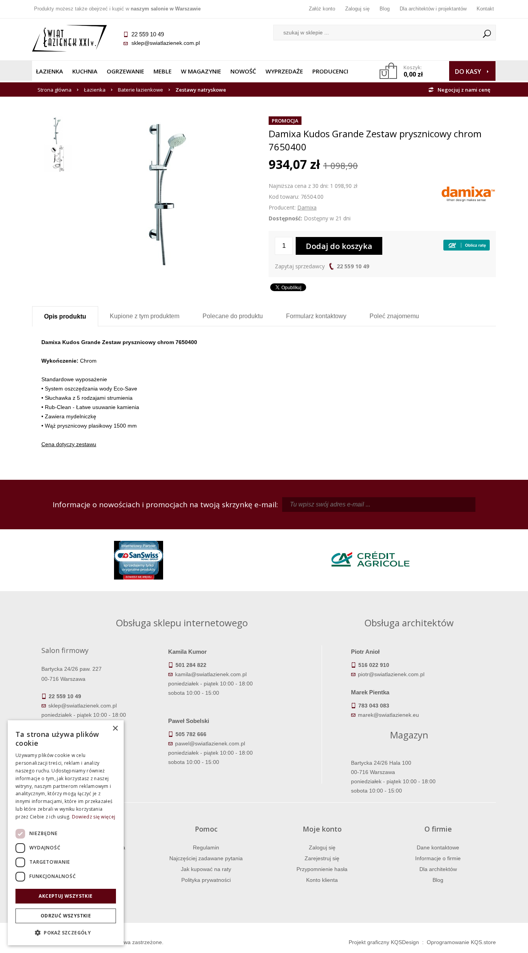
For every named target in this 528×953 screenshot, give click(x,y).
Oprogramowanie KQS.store (461, 942)
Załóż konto (322, 9)
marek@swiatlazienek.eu (388, 715)
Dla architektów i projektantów (433, 9)
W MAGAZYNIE (201, 71)
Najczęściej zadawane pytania (206, 858)
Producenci (330, 71)
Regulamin (206, 847)
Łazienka (49, 71)
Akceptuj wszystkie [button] (65, 896)
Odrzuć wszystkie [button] (66, 915)
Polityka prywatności (206, 880)
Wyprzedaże (284, 71)
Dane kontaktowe (438, 847)
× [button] (115, 728)
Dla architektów (438, 869)
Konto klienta (322, 880)
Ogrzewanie (125, 71)
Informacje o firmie (438, 858)
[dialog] (66, 832)
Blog (385, 9)
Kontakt (485, 9)
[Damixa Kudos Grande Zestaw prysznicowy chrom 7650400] (169, 121)
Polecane (233, 316)
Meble (162, 71)
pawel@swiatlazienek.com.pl (210, 743)
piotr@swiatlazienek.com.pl (391, 674)
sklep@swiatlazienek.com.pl (165, 43)
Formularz (316, 316)
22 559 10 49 (353, 266)
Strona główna (54, 89)
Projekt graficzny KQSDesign (384, 942)
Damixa (307, 207)
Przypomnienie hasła (321, 869)
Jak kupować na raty (206, 869)
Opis (65, 316)
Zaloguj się (357, 9)
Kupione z (144, 316)
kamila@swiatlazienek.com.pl (211, 674)
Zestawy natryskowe (200, 89)
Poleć (394, 316)
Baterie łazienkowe (140, 89)
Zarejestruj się (322, 858)
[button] (65, 933)
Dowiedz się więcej (93, 816)
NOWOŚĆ (243, 71)
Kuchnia (84, 71)
